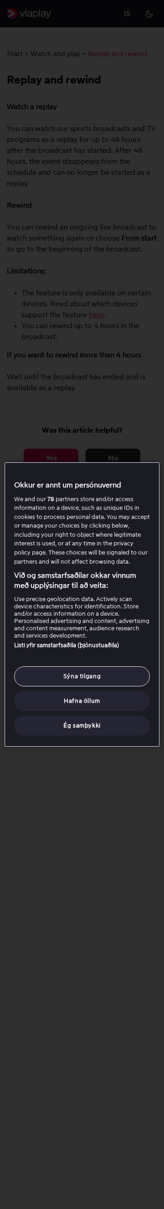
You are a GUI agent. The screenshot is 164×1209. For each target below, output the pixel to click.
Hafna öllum (82, 701)
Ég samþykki (82, 725)
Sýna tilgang (82, 676)
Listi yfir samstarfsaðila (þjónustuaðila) (66, 645)
